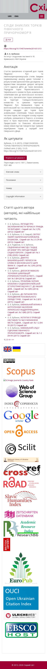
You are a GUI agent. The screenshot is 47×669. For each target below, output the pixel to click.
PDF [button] (9, 40)
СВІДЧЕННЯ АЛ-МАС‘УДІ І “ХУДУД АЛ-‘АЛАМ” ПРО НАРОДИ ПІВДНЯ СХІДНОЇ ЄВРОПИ (22, 250)
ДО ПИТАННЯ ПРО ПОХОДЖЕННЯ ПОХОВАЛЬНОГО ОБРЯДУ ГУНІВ (22, 297)
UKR (9, 16)
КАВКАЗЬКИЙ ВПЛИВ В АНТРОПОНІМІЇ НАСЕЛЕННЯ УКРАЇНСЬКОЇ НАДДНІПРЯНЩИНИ (25, 307)
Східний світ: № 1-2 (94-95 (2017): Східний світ (25, 324)
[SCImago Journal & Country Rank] (18, 380)
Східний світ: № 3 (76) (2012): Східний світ (24, 230)
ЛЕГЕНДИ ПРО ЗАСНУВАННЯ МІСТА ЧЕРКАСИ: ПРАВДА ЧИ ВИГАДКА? (25, 226)
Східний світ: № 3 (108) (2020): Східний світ (24, 253)
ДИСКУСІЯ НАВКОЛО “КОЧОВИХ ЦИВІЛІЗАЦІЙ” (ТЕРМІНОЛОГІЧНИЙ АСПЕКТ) (23, 273)
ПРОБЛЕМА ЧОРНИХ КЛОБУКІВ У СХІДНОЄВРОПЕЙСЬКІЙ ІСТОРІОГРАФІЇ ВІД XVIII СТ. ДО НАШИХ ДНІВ (25, 285)
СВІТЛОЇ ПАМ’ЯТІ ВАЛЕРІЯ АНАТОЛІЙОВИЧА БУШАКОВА (24, 237)
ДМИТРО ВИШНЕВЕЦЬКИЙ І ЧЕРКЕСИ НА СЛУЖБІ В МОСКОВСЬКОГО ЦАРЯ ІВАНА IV (23, 261)
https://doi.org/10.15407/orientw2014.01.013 (22, 48)
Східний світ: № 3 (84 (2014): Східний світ (25, 277)
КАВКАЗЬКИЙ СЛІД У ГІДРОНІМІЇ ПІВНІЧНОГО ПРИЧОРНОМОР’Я (23, 330)
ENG (16, 16)
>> (13, 339)
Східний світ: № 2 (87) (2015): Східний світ (24, 300)
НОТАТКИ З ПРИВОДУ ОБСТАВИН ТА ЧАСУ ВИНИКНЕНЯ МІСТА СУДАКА (24, 320)
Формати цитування (15, 158)
